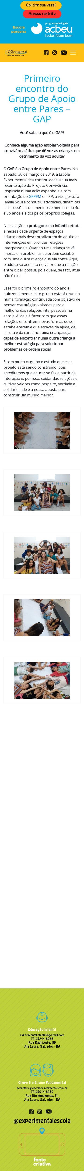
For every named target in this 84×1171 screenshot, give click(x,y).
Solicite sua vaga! (41, 5)
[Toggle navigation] (73, 52)
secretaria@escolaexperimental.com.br (42, 1088)
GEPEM (35, 196)
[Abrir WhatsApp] (72, 1159)
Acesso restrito (42, 14)
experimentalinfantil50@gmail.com (42, 1035)
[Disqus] (42, 780)
